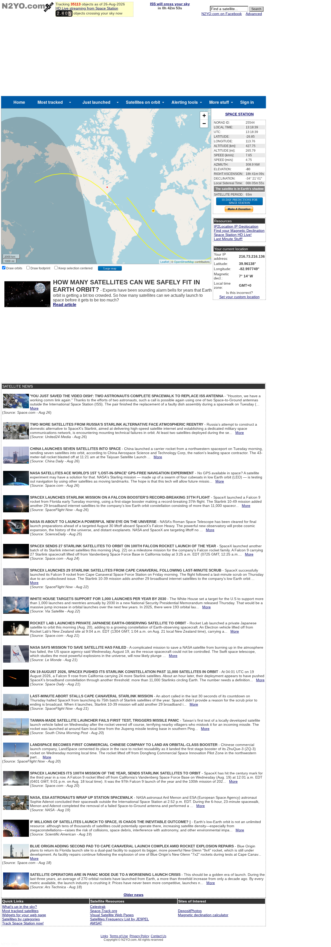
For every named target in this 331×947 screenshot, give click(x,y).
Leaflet (164, 262)
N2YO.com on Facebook (221, 14)
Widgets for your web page (24, 915)
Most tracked (50, 102)
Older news (134, 895)
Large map (109, 268)
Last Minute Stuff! (228, 239)
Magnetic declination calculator (203, 915)
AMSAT (96, 923)
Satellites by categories (21, 919)
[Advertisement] (133, 57)
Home (19, 102)
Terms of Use (119, 936)
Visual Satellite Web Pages (112, 915)
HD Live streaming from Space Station (87, 8)
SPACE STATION (239, 114)
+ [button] (204, 115)
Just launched (96, 102)
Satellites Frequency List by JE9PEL (119, 919)
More (34, 408)
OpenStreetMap (184, 262)
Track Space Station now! (23, 923)
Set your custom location (239, 297)
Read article (64, 304)
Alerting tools (184, 102)
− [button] (204, 123)
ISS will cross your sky (170, 4)
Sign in (247, 102)
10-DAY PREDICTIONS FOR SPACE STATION (239, 201)
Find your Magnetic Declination (239, 230)
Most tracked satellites (20, 911)
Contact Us (158, 936)
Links (104, 936)
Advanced (254, 14)
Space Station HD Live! (233, 235)
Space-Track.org (103, 911)
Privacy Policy (139, 936)
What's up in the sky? (19, 907)
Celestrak (98, 907)
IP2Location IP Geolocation (236, 226)
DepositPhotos (190, 911)
